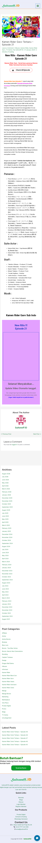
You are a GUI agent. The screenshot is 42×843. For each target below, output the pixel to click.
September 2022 (7, 616)
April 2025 (5, 522)
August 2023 (6, 583)
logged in (14, 444)
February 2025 (6, 528)
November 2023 (7, 574)
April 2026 (5, 486)
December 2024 (7, 534)
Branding (5, 654)
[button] (21, 767)
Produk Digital (6, 706)
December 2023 (7, 570)
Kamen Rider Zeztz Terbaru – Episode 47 (15, 738)
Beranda (21, 797)
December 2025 (7, 498)
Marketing (5, 696)
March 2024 (6, 561)
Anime (4, 636)
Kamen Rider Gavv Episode (12, 81)
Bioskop (4, 642)
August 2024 (6, 546)
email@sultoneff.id (22, 829)
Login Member (21, 804)
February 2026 (6, 492)
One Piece (5, 703)
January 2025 (6, 531)
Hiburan (4, 666)
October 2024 (6, 540)
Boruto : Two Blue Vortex (10, 648)
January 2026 (6, 495)
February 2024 (6, 564)
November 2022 (7, 610)
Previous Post (6, 434)
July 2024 (5, 549)
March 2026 (6, 489)
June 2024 (5, 552)
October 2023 (6, 577)
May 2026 (5, 483)
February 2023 (6, 601)
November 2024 (7, 537)
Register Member (21, 806)
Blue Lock (5, 645)
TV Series (5, 715)
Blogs (21, 800)
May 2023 (5, 592)
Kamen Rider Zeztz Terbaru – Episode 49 (15, 732)
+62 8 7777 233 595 (21, 827)
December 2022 (7, 607)
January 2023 (6, 604)
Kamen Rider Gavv (8, 678)
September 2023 (7, 580)
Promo (4, 709)
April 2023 (5, 595)
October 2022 (6, 613)
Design (4, 660)
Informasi (5, 669)
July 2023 (5, 586)
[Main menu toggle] (37, 6)
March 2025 (6, 525)
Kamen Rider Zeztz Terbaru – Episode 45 (15, 744)
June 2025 (5, 516)
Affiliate (4, 633)
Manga (4, 690)
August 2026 (6, 474)
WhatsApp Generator (21, 819)
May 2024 (5, 555)
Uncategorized (6, 718)
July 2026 (5, 476)
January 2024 (6, 567)
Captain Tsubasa (7, 657)
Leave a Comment (8, 48)
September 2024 (7, 543)
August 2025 (6, 510)
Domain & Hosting (21, 816)
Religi (3, 712)
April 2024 (5, 558)
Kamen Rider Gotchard (9, 684)
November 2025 (7, 501)
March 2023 (6, 598)
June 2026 (5, 480)
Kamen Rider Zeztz (8, 687)
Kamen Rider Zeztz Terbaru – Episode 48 (15, 735)
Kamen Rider (6, 672)
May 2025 (5, 519)
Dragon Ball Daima (8, 663)
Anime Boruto (6, 639)
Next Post (37, 434)
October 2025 (6, 504)
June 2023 (5, 589)
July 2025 (5, 513)
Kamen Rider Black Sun (9, 675)
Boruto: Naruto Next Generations (12, 651)
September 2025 (7, 507)
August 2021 (6, 619)
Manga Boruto (6, 693)
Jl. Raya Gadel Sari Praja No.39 (22, 825)
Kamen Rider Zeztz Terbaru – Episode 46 (15, 741)
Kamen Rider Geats (8, 681)
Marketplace (6, 700)
